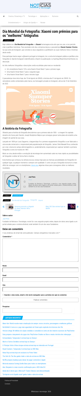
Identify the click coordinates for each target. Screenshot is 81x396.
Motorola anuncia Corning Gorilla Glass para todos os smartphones (24, 364)
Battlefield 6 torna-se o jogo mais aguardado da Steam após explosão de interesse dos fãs (33, 327)
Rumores (55, 16)
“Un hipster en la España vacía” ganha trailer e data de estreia (23, 374)
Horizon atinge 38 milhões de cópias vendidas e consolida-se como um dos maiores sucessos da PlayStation (38, 331)
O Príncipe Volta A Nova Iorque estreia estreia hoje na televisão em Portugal (28, 345)
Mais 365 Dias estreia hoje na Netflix (55, 207)
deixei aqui (34, 165)
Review (42, 23)
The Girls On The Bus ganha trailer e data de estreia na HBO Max (24, 356)
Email (4, 275)
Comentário (7, 237)
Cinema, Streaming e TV (16, 16)
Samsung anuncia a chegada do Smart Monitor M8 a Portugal (24, 208)
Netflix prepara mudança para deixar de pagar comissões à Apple (24, 360)
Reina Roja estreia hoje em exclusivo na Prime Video (20, 353)
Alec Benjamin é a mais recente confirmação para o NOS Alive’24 (24, 367)
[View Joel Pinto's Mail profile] (24, 186)
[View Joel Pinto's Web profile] (24, 181)
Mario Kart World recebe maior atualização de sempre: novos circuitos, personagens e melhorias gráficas (37, 323)
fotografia (33, 200)
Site (4, 285)
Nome (5, 266)
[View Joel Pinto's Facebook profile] (24, 177)
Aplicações (44, 16)
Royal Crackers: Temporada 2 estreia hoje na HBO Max (21, 349)
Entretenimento (13, 23)
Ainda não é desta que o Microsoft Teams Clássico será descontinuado (26, 371)
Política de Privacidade (11, 380)
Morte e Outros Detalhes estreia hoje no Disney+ (19, 342)
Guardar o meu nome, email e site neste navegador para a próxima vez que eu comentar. (35, 295)
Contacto (7, 384)
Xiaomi (40, 200)
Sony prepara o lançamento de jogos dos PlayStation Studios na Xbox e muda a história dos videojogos (37, 334)
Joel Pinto (6, 219)
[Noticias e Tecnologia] (4, 16)
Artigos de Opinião (30, 23)
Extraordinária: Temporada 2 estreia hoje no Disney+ (20, 338)
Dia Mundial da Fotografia (20, 200)
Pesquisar (6, 307)
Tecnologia (32, 16)
